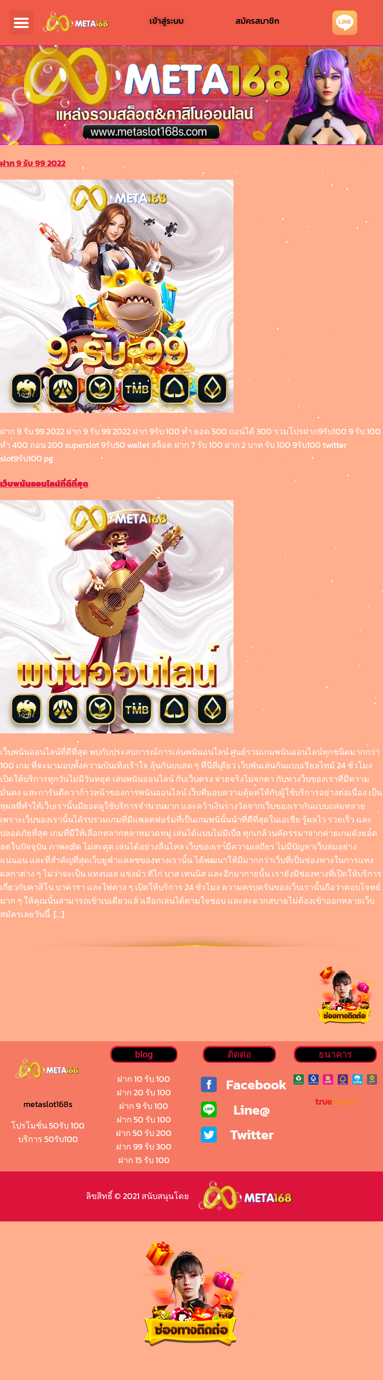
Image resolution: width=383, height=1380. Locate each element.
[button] (21, 22)
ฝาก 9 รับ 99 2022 (32, 163)
